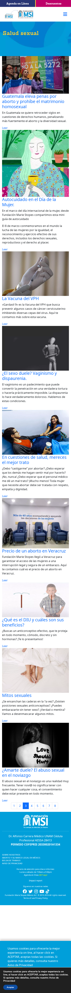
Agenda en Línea (17, 3)
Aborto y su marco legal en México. (21, 858)
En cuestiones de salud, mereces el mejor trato (34, 459)
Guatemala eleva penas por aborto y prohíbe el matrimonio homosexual (33, 101)
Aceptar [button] (10, 987)
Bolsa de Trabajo (11, 860)
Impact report (35, 880)
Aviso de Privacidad (12, 863)
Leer (5, 128)
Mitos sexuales (17, 695)
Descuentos (53, 3)
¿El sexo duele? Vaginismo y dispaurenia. (29, 375)
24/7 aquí (43, 875)
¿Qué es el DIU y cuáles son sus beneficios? (33, 622)
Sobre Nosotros (11, 855)
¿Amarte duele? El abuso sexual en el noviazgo (33, 772)
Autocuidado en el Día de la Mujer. (29, 201)
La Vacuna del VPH (20, 298)
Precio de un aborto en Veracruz (34, 551)
